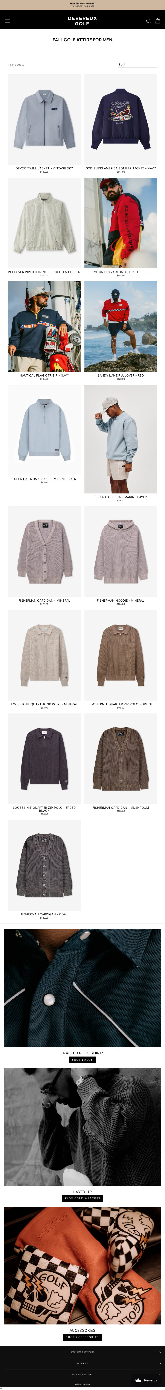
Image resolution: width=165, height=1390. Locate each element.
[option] (82, 5)
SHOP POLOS (82, 1059)
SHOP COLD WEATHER (82, 1198)
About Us (82, 1363)
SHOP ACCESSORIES (82, 1337)
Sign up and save (82, 1375)
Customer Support (82, 1352)
